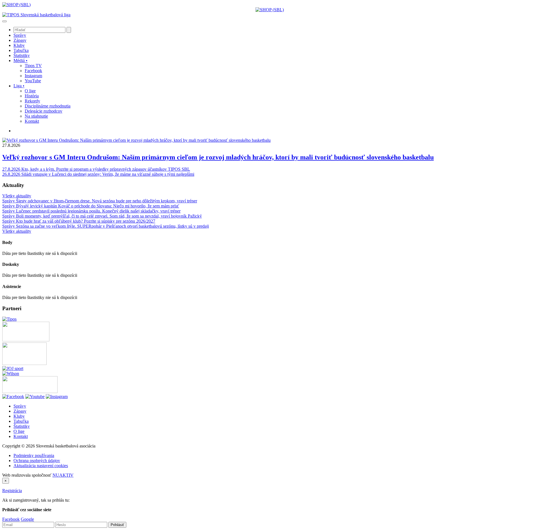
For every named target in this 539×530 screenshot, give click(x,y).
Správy (19, 406)
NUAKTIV (63, 475)
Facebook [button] (33, 70)
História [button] (32, 95)
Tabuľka (21, 421)
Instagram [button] (33, 75)
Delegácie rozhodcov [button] (43, 111)
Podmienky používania (33, 455)
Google (27, 519)
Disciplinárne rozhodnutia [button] (47, 106)
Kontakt (20, 436)
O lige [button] (30, 90)
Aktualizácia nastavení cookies (40, 465)
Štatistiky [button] (21, 55)
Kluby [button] (19, 45)
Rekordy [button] (32, 101)
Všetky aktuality (16, 195)
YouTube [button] (33, 80)
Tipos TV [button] (33, 65)
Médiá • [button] (20, 60)
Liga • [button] (18, 85)
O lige (18, 431)
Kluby (19, 416)
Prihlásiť (117, 525)
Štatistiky (21, 426)
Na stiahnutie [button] (36, 116)
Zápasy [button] (19, 40)
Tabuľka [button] (21, 50)
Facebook (11, 519)
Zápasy (19, 411)
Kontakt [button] (32, 121)
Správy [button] (19, 35)
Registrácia (12, 490)
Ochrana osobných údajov (36, 460)
